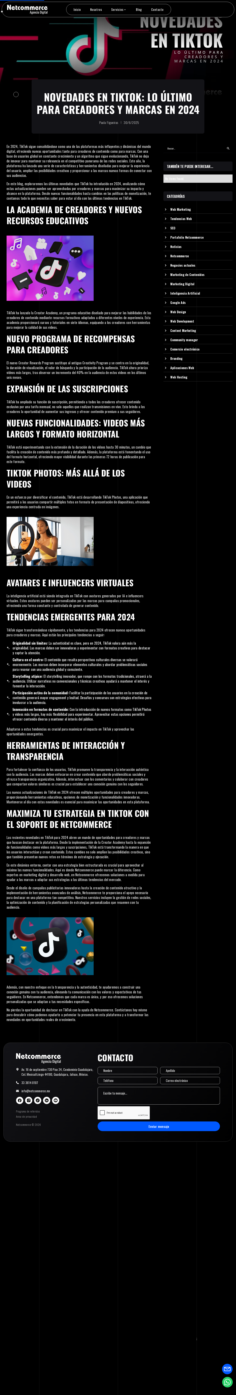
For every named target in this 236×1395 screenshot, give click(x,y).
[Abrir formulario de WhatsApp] (227, 1382)
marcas (35, 634)
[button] (119, 9)
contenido (44, 451)
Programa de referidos (28, 1111)
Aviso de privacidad (26, 1116)
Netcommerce (84, 869)
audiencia (111, 367)
